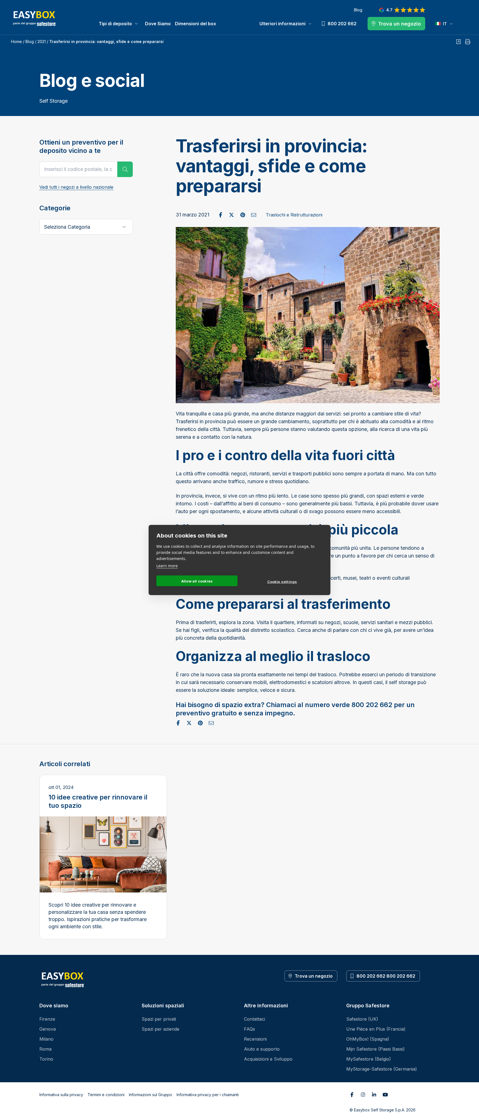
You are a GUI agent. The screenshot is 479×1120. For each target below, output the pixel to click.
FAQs (249, 1029)
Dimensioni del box (195, 23)
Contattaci (254, 1019)
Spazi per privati (159, 1019)
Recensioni (255, 1039)
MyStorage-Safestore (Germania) (381, 1069)
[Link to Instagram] (362, 1094)
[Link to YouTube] (385, 1094)
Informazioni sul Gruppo (150, 1094)
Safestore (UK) (362, 1019)
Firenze (47, 1019)
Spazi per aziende (160, 1029)
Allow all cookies (197, 581)
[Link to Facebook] (351, 1094)
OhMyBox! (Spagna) (367, 1039)
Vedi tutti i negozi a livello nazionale (76, 187)
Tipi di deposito (115, 23)
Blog (358, 9)
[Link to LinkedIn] (373, 1094)
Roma (45, 1049)
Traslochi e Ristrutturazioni (294, 215)
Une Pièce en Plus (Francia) (376, 1029)
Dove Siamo (158, 23)
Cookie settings (282, 581)
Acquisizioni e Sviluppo (268, 1059)
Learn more (167, 565)
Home (16, 41)
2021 (41, 41)
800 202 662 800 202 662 (385, 976)
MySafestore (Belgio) (368, 1059)
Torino (46, 1059)
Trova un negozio (314, 976)
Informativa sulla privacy (61, 1094)
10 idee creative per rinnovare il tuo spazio (98, 801)
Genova (47, 1029)
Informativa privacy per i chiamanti (208, 1094)
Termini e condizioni (106, 1094)
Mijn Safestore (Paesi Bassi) (375, 1049)
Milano (46, 1039)
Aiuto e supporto (262, 1049)
